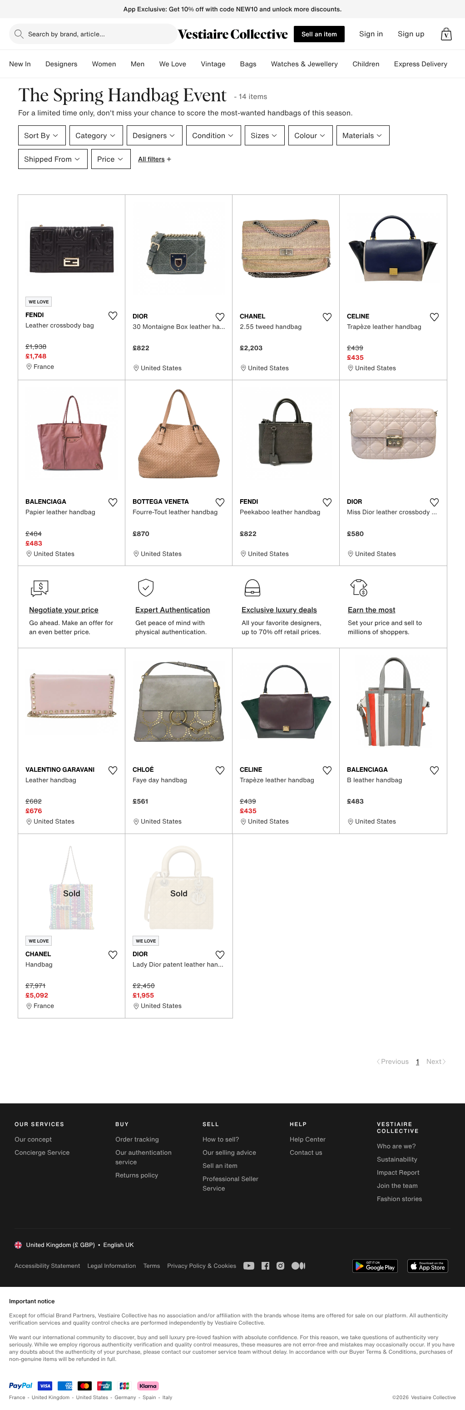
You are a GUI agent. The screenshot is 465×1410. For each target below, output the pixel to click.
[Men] (151, 64)
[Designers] (84, 64)
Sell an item (319, 34)
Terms (151, 1265)
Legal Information (111, 1265)
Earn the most (372, 609)
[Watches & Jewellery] (345, 64)
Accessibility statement (47, 1265)
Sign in (371, 34)
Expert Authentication (172, 609)
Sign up (411, 34)
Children (366, 64)
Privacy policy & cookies (201, 1265)
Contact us (306, 1152)
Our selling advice (229, 1152)
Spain (149, 1397)
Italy (168, 1397)
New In (20, 64)
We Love (172, 64)
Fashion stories (399, 1199)
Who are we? (396, 1146)
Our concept (33, 1139)
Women (104, 64)
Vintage (213, 64)
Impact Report (398, 1172)
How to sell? (221, 1139)
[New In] (38, 64)
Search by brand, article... (66, 34)
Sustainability (397, 1159)
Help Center (308, 1139)
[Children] (387, 64)
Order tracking (137, 1139)
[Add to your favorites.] (112, 315)
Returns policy (136, 1175)
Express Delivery (421, 64)
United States (92, 1397)
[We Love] (193, 64)
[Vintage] (233, 64)
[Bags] (263, 64)
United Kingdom (51, 1397)
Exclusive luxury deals (279, 609)
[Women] (123, 64)
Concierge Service (42, 1152)
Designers (61, 64)
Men (138, 64)
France (17, 1397)
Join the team (397, 1186)
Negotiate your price (64, 609)
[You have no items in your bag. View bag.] (446, 34)
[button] (446, 34)
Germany (125, 1397)
